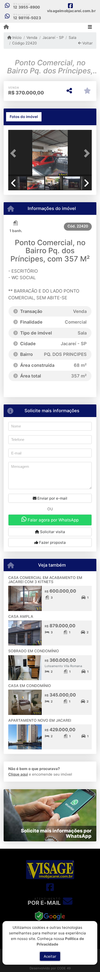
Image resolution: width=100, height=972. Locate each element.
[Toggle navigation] (89, 27)
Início (16, 37)
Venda (31, 37)
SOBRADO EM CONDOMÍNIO (33, 651)
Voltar (87, 43)
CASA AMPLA (20, 616)
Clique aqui (18, 774)
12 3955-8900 (26, 7)
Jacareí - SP (53, 37)
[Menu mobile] (6, 27)
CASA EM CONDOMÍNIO (29, 685)
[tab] (24, 116)
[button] (14, 153)
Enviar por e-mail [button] (51, 498)
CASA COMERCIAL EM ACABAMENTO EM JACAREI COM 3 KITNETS (45, 579)
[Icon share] (50, 887)
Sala (72, 37)
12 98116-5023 (27, 18)
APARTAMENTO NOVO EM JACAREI (39, 720)
